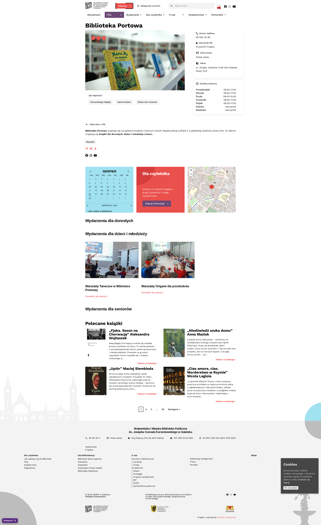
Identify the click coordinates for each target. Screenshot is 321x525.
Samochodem (124, 102)
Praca (192, 462)
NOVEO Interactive (227, 517)
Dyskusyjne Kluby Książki (90, 468)
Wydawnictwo (196, 14)
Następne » (174, 409)
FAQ (26, 462)
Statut (136, 471)
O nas (172, 14)
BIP (134, 480)
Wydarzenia (132, 14)
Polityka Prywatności (95, 497)
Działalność (137, 468)
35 (163, 409)
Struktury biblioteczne (143, 459)
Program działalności (143, 477)
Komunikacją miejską (100, 102)
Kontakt (194, 465)
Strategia (137, 474)
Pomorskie (217, 14)
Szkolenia (82, 462)
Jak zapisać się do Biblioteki (37, 459)
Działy (136, 465)
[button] (211, 187)
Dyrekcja (137, 462)
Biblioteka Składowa (88, 471)
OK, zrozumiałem (291, 488)
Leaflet (220, 212)
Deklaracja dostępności (201, 459)
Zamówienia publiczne (144, 486)
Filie (109, 14)
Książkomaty (30, 465)
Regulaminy (29, 468)
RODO (136, 483)
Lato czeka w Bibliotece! (100, 211)
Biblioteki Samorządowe (89, 459)
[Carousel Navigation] (98, 38)
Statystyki (83, 465)
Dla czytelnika (154, 14)
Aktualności (93, 14)
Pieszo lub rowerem (147, 102)
